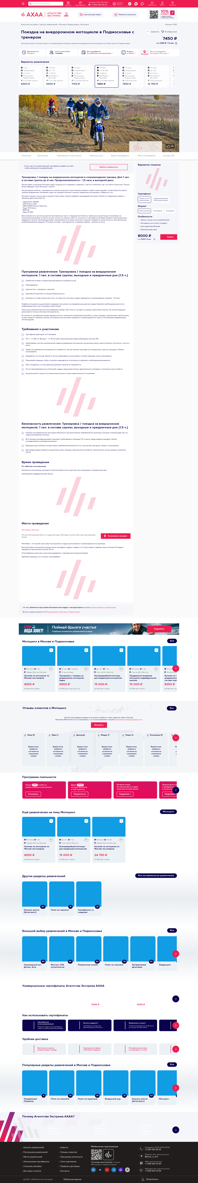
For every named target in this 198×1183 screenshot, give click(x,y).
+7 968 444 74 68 (153, 1164)
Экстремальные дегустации (139, 966)
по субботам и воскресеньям (99, 53)
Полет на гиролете (60, 910)
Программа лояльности (71, 1157)
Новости (64, 1147)
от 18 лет (130, 53)
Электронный (144, 211)
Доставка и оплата (32, 1171)
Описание (26, 156)
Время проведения (120, 156)
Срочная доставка (92, 15)
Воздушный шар (113, 1099)
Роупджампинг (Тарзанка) (30, 1100)
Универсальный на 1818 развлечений (161, 199)
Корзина (172, 5)
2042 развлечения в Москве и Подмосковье (61, 612)
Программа (42, 156)
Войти (162, 5)
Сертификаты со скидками (86, 911)
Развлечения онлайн (88, 965)
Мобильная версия (72, 1179)
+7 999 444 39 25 (99, 5)
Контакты (65, 1171)
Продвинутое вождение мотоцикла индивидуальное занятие (142, 678)
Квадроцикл (165, 965)
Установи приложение (101, 1162)
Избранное (152, 5)
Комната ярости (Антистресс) (31, 911)
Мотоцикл (168, 812)
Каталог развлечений (33, 1147)
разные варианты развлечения (103, 607)
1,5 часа (30, 53)
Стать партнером (68, 1162)
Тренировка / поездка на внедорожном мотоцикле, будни (71, 678)
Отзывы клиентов (68, 1152)
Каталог (68, 5)
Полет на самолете (114, 965)
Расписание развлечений (35, 1152)
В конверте (157, 211)
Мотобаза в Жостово (158, 53)
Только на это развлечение (144, 199)
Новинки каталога (127, 15)
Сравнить (154, 32)
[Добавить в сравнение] (51, 650)
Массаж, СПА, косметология (57, 966)
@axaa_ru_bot (151, 1157)
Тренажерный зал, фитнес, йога (32, 966)
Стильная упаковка (32, 1166)
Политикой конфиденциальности (128, 719)
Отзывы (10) (168, 156)
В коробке (170, 211)
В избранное (171, 32)
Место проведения (146, 156)
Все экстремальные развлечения (156, 876)
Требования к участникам (69, 156)
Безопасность (96, 156)
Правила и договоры (70, 1166)
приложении (170, 17)
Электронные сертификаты (36, 1162)
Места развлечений (32, 1157)
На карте (144, 54)
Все (172, 641)
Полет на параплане (88, 1099)
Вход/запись (152, 1179)
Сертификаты (80, 5)
